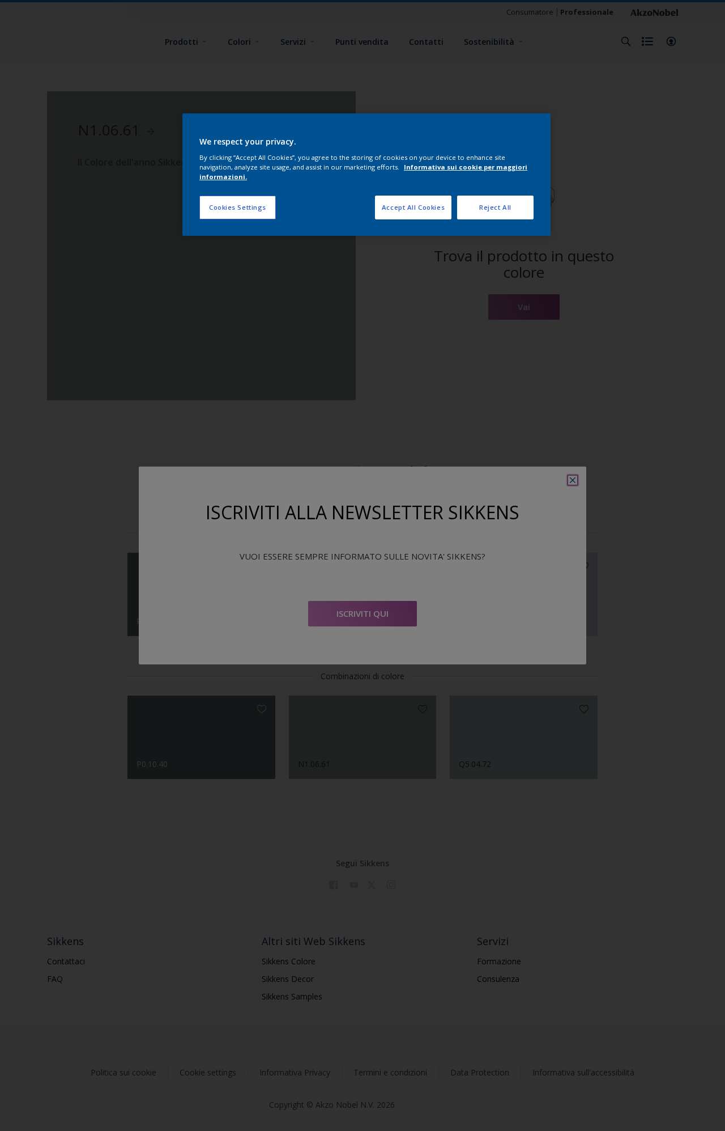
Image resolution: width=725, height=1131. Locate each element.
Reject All (495, 207)
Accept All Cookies (413, 207)
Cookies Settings (237, 207)
